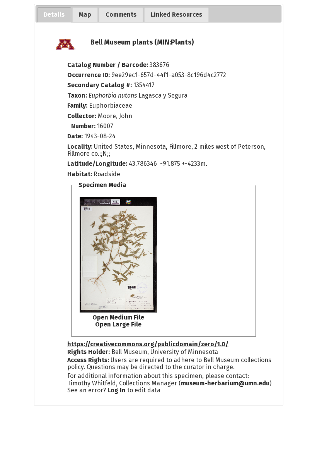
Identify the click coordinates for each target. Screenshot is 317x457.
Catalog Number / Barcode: (108, 65)
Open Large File (118, 324)
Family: (77, 105)
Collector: (82, 116)
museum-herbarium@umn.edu (225, 383)
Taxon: (77, 95)
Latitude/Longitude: (97, 163)
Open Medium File (118, 317)
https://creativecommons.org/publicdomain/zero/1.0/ (147, 344)
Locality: (79, 146)
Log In (117, 390)
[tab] (54, 14)
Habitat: (80, 174)
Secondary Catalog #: (99, 85)
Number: (84, 126)
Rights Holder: (88, 352)
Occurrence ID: (89, 75)
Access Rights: (88, 360)
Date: (75, 136)
